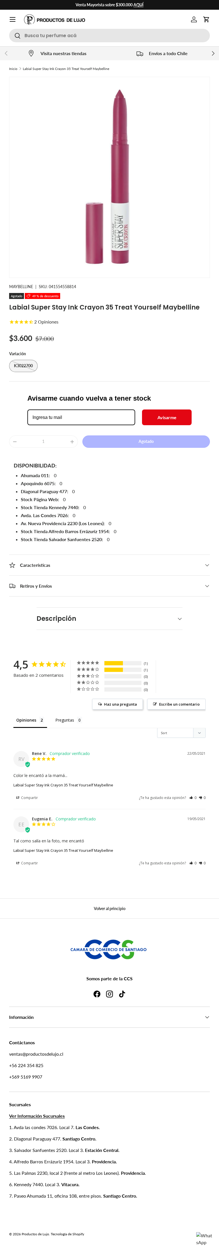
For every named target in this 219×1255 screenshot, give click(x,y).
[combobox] (109, 35)
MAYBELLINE (21, 286)
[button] (206, 19)
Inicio (13, 69)
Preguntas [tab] (64, 720)
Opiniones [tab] (26, 720)
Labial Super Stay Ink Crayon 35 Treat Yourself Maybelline (66, 69)
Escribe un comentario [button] (179, 704)
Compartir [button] (29, 797)
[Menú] (12, 19)
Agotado (146, 441)
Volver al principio (109, 908)
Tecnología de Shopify (67, 1234)
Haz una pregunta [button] (120, 704)
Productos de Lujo (35, 1234)
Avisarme (167, 417)
